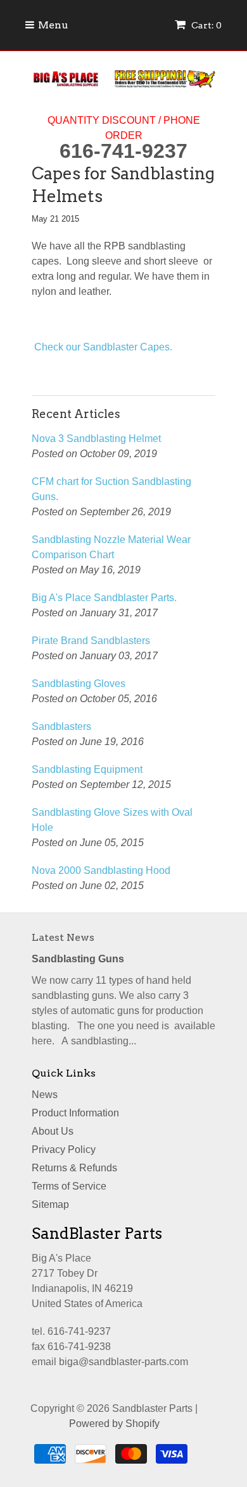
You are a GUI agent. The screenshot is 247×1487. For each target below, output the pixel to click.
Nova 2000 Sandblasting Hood (101, 870)
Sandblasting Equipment (87, 769)
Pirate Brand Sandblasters (91, 640)
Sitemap (50, 1204)
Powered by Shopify (114, 1423)
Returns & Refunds (74, 1167)
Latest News (63, 937)
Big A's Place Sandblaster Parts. (104, 597)
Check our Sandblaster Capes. (103, 347)
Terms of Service (69, 1186)
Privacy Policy (64, 1149)
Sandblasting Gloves (78, 683)
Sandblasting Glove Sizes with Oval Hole (112, 820)
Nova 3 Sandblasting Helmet (96, 438)
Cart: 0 (205, 25)
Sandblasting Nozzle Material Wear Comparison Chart (111, 547)
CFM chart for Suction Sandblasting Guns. (111, 489)
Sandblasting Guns (78, 958)
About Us (52, 1131)
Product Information (75, 1113)
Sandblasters (61, 726)
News (45, 1094)
